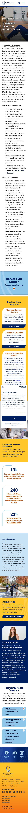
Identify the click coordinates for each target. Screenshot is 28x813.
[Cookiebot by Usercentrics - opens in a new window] (19, 387)
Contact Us (5, 779)
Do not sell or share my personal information (14, 424)
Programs (16, 18)
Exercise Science (18, 170)
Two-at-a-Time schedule (10, 456)
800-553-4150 (6, 800)
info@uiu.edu (6, 802)
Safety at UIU (20, 781)
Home (4, 18)
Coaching (10, 173)
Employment (5, 783)
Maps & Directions (15, 779)
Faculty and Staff (15, 783)
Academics (9, 18)
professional (18, 380)
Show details (19, 413)
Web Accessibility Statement (10, 786)
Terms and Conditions (8, 808)
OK (14, 418)
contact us (14, 703)
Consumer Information (8, 781)
